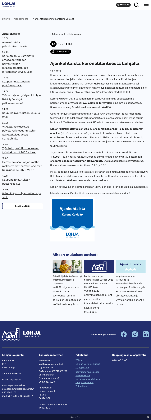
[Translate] (123, 5)
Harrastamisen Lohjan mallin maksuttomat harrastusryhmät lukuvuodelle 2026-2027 (22, 165)
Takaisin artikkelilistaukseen (66, 34)
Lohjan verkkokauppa (88, 364)
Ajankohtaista (21, 18)
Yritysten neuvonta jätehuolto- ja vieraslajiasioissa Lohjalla (129, 280)
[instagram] (135, 336)
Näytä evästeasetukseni (88, 379)
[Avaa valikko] (146, 5)
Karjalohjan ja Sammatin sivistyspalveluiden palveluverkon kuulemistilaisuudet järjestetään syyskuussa (18, 63)
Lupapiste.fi (82, 367)
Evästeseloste (83, 375)
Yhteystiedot (82, 386)
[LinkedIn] (146, 336)
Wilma (79, 360)
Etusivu (6, 18)
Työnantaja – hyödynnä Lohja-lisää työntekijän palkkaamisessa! (21, 99)
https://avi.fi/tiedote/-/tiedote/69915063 (107, 92)
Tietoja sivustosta (84, 382)
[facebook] (124, 336)
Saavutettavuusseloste (87, 371)
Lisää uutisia (22, 206)
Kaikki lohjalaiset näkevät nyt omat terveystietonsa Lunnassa (67, 280)
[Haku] (136, 5)
